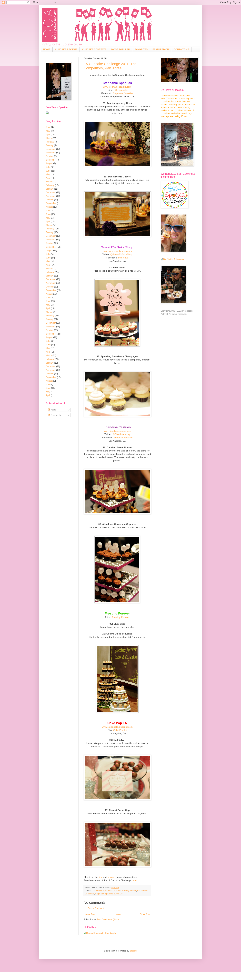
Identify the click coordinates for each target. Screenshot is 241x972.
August (49, 163)
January (49, 145)
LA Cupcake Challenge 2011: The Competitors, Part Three (110, 66)
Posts (53, 410)
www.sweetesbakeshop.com (117, 251)
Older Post (145, 914)
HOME (46, 49)
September (51, 160)
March (49, 138)
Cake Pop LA (120, 730)
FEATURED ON (160, 49)
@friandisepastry (121, 434)
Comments (55, 415)
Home (117, 914)
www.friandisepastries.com (117, 431)
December (51, 149)
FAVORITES (141, 49)
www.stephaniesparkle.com (117, 86)
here (134, 880)
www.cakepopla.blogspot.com (117, 727)
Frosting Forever (120, 617)
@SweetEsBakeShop (121, 254)
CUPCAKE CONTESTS (94, 49)
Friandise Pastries (123, 437)
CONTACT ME (181, 49)
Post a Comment (96, 908)
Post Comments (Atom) (108, 919)
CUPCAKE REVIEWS (66, 49)
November (51, 152)
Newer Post (89, 914)
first (100, 877)
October (49, 156)
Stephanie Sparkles (123, 93)
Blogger (133, 951)
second (111, 877)
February (50, 142)
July (48, 167)
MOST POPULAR (120, 49)
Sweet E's (123, 257)
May (48, 131)
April (48, 134)
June (48, 127)
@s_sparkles (121, 90)
